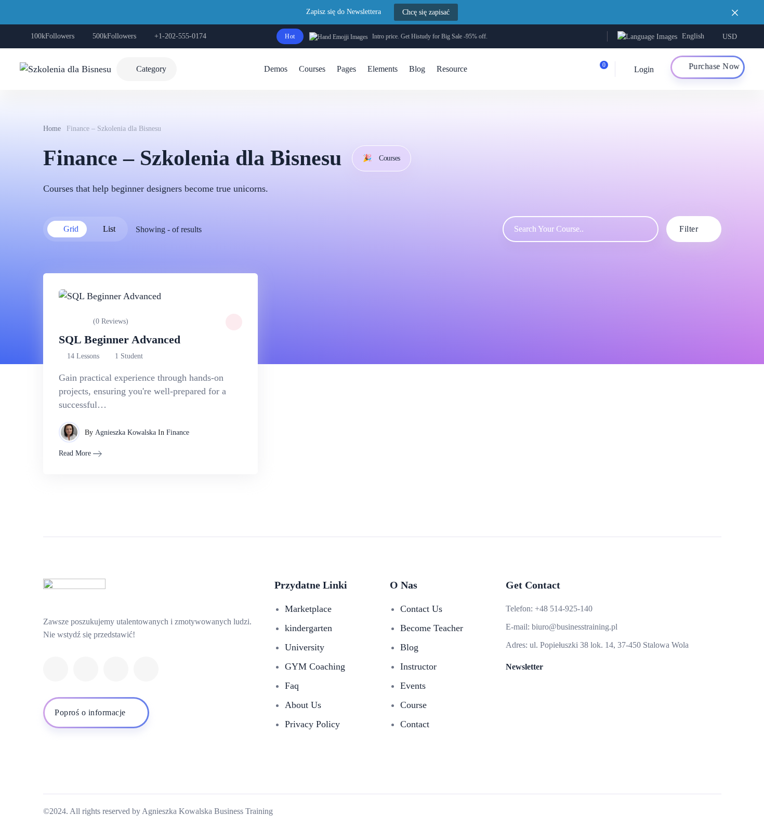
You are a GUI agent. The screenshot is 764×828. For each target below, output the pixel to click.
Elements (382, 68)
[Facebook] (55, 669)
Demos (275, 68)
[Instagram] (146, 669)
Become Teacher (431, 628)
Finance (177, 432)
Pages (346, 68)
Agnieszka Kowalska (125, 432)
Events (413, 685)
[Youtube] (115, 669)
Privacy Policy (312, 724)
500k (114, 36)
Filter (688, 228)
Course (413, 705)
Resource (452, 68)
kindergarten (308, 628)
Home (52, 128)
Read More (75, 453)
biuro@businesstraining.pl (574, 626)
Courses (312, 68)
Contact (414, 724)
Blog (417, 68)
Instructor (418, 666)
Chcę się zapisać (426, 12)
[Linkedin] (85, 669)
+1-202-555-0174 (180, 36)
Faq (292, 685)
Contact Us (421, 609)
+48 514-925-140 (563, 608)
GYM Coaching (315, 666)
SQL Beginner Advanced (119, 339)
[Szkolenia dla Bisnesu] (65, 69)
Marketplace (308, 609)
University (304, 647)
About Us (303, 705)
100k (52, 36)
